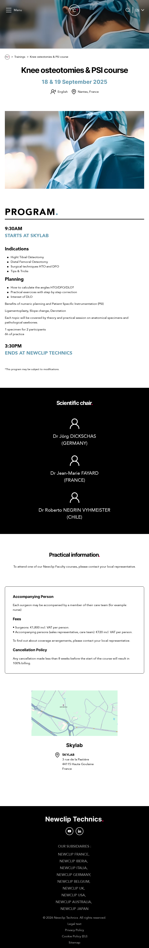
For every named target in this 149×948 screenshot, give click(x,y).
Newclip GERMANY (73, 874)
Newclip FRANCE (73, 854)
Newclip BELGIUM (73, 881)
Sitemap (74, 942)
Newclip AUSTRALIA (73, 902)
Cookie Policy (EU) (74, 936)
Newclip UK (73, 888)
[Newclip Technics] (74, 10)
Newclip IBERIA (73, 861)
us (137, 24)
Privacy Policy (74, 930)
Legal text (74, 924)
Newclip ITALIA (73, 868)
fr (137, 15)
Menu (18, 10)
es (137, 19)
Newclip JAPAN (74, 908)
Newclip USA (73, 895)
